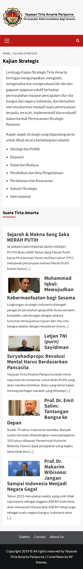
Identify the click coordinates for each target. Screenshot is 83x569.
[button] (7, 40)
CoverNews (55, 557)
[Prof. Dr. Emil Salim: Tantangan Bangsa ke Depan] (25, 407)
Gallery (24, 537)
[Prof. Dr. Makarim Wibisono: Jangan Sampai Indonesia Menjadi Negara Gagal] (25, 468)
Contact (40, 537)
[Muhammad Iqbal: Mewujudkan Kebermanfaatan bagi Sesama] (25, 285)
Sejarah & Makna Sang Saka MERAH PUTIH (38, 237)
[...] (28, 268)
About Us (57, 537)
